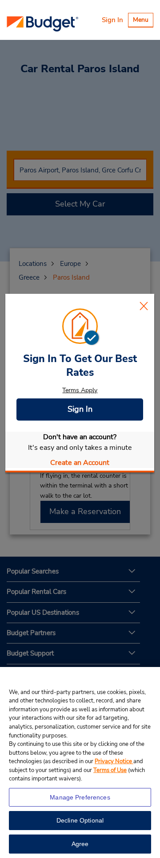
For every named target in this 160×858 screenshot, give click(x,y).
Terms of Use (110, 770)
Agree (80, 843)
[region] (80, 762)
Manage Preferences (80, 797)
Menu (142, 21)
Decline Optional (80, 820)
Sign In (112, 20)
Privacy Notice (114, 761)
